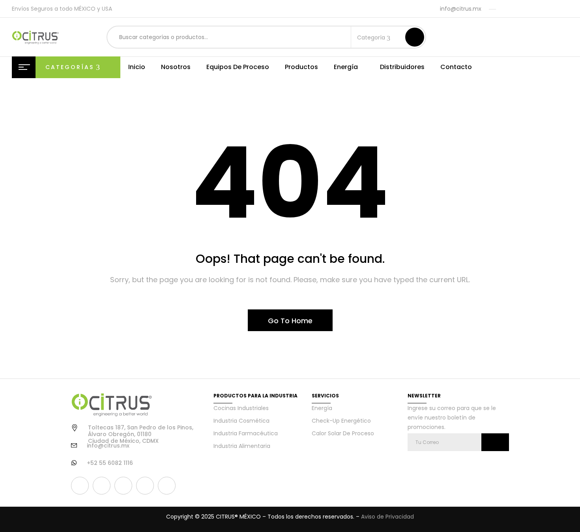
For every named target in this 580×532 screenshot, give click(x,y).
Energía (322, 408)
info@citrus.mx (460, 9)
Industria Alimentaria (241, 446)
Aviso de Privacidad (387, 517)
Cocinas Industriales (241, 408)
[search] (414, 37)
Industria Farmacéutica (245, 433)
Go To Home (290, 321)
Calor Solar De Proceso (343, 433)
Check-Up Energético (341, 421)
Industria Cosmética (241, 421)
